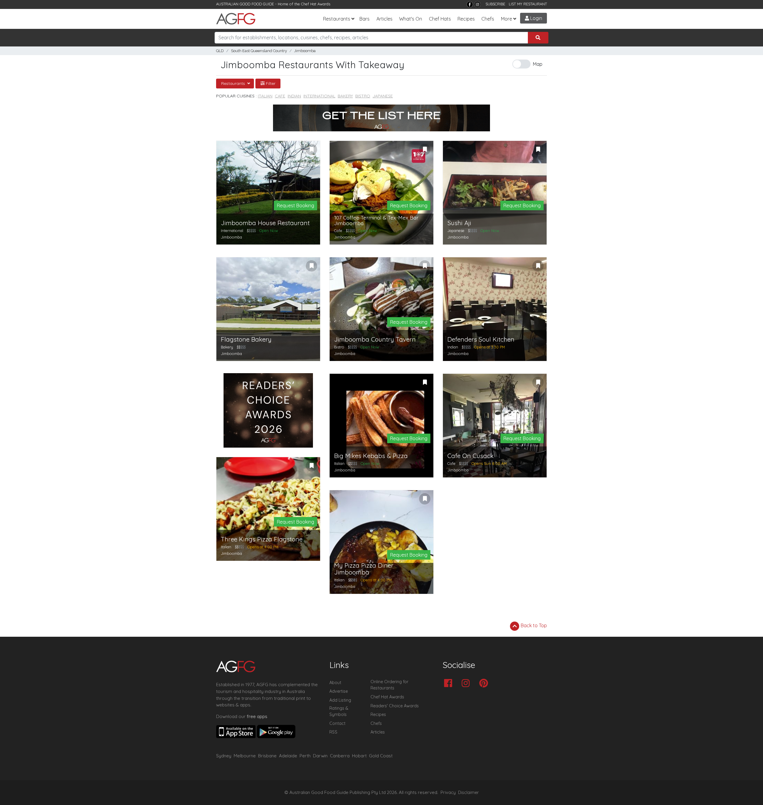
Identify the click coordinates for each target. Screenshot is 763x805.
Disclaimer (468, 792)
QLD (220, 51)
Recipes (466, 19)
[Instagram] (477, 4)
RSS (333, 732)
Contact (337, 723)
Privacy (448, 792)
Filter (270, 83)
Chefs (487, 19)
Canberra (340, 756)
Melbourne (245, 756)
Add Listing (340, 700)
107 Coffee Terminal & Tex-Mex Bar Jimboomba (376, 220)
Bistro (362, 96)
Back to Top (533, 625)
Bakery (345, 96)
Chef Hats (440, 19)
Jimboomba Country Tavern (375, 339)
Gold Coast (381, 756)
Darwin (320, 756)
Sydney (223, 756)
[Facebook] (469, 4)
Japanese (383, 96)
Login (535, 18)
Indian (294, 96)
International (319, 96)
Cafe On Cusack (470, 455)
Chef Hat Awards (315, 3)
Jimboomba (305, 51)
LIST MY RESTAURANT (528, 3)
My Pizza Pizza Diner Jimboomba (363, 569)
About (335, 682)
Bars (364, 19)
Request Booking (295, 205)
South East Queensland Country (259, 51)
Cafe (280, 96)
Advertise (338, 691)
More (506, 19)
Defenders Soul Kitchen (480, 339)
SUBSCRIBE (495, 3)
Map (537, 64)
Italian (265, 96)
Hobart (359, 756)
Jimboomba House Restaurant (265, 222)
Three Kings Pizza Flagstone (262, 539)
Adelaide (288, 756)
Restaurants (336, 19)
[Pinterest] (485, 684)
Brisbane (267, 756)
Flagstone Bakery (246, 339)
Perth (305, 756)
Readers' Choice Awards (394, 706)
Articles (384, 19)
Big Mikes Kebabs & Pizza (371, 455)
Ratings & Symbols (338, 711)
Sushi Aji (459, 222)
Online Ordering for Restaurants (389, 685)
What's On (410, 19)
